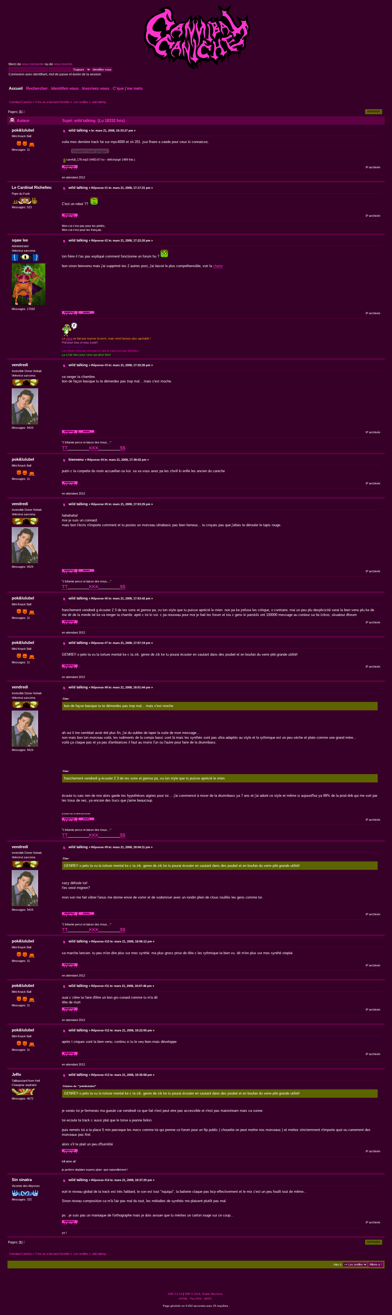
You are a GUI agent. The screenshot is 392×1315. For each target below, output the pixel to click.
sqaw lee (20, 240)
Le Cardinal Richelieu (31, 187)
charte (218, 266)
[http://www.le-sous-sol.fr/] (86, 433)
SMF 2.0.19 (175, 1293)
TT (65, 448)
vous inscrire (63, 64)
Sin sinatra (22, 1179)
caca (69, 338)
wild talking (78, 130)
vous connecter (33, 64)
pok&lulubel (23, 130)
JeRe (16, 1074)
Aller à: (338, 1264)
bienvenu (76, 460)
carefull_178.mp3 (76, 159)
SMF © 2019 (192, 1293)
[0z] (86, 314)
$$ (122, 448)
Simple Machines (212, 1293)
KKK (94, 448)
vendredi (20, 364)
